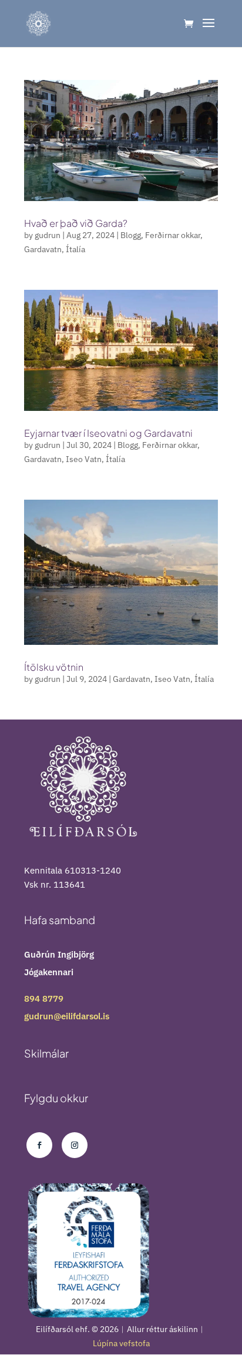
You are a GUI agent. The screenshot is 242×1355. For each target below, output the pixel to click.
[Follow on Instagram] (75, 1145)
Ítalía (75, 249)
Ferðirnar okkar (172, 235)
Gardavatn (43, 249)
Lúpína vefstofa (121, 1343)
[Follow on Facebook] (39, 1145)
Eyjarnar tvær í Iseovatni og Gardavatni (108, 433)
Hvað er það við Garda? (75, 223)
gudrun (47, 235)
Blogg (130, 235)
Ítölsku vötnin (53, 667)
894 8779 (43, 998)
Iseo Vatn (84, 459)
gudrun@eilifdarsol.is (66, 1016)
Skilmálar (46, 1053)
